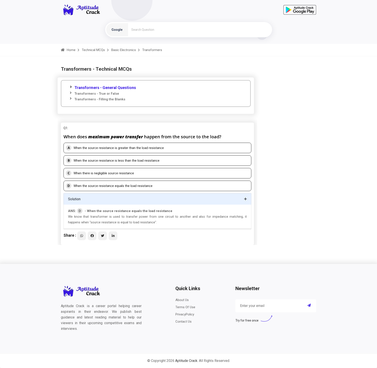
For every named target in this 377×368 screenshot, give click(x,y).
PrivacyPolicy (184, 314)
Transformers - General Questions (105, 87)
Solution (74, 199)
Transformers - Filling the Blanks (99, 99)
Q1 (65, 128)
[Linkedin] (113, 235)
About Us (182, 300)
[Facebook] (92, 235)
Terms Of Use (185, 307)
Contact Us (183, 321)
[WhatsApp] (81, 235)
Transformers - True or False (96, 94)
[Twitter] (102, 235)
